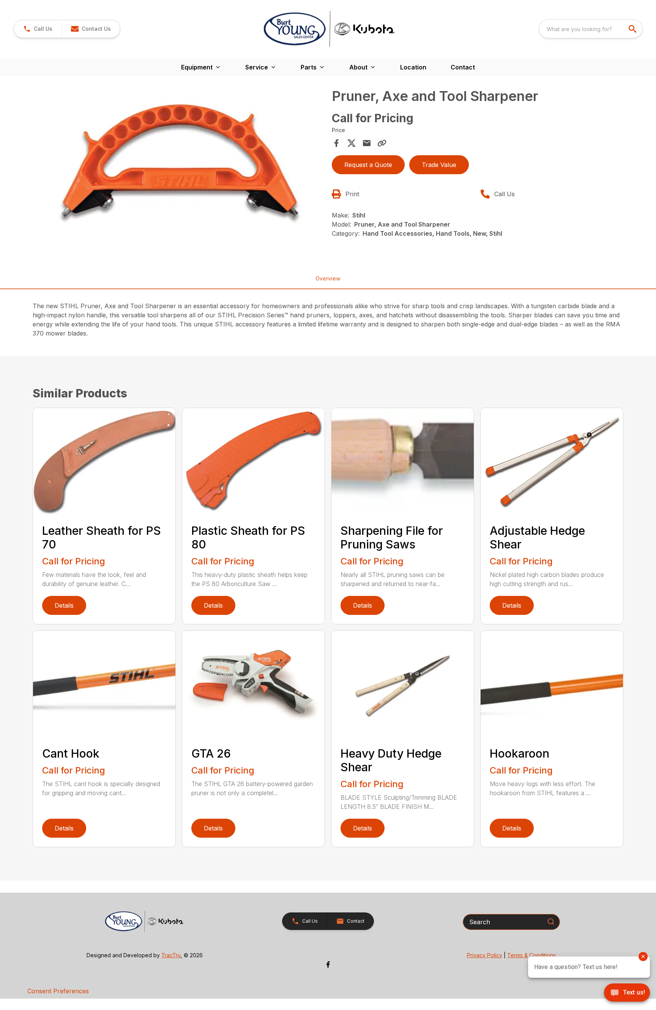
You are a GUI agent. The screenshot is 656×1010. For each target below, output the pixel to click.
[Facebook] (328, 964)
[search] (633, 29)
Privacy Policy (484, 955)
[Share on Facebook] (336, 143)
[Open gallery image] (180, 168)
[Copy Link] (381, 143)
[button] (38, 29)
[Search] (551, 921)
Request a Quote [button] (368, 165)
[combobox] (590, 29)
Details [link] (64, 605)
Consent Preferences (58, 991)
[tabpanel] (180, 169)
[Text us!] (627, 993)
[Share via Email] (366, 143)
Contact (463, 67)
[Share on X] (351, 143)
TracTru (171, 955)
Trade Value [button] (439, 165)
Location (413, 67)
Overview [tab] (328, 278)
